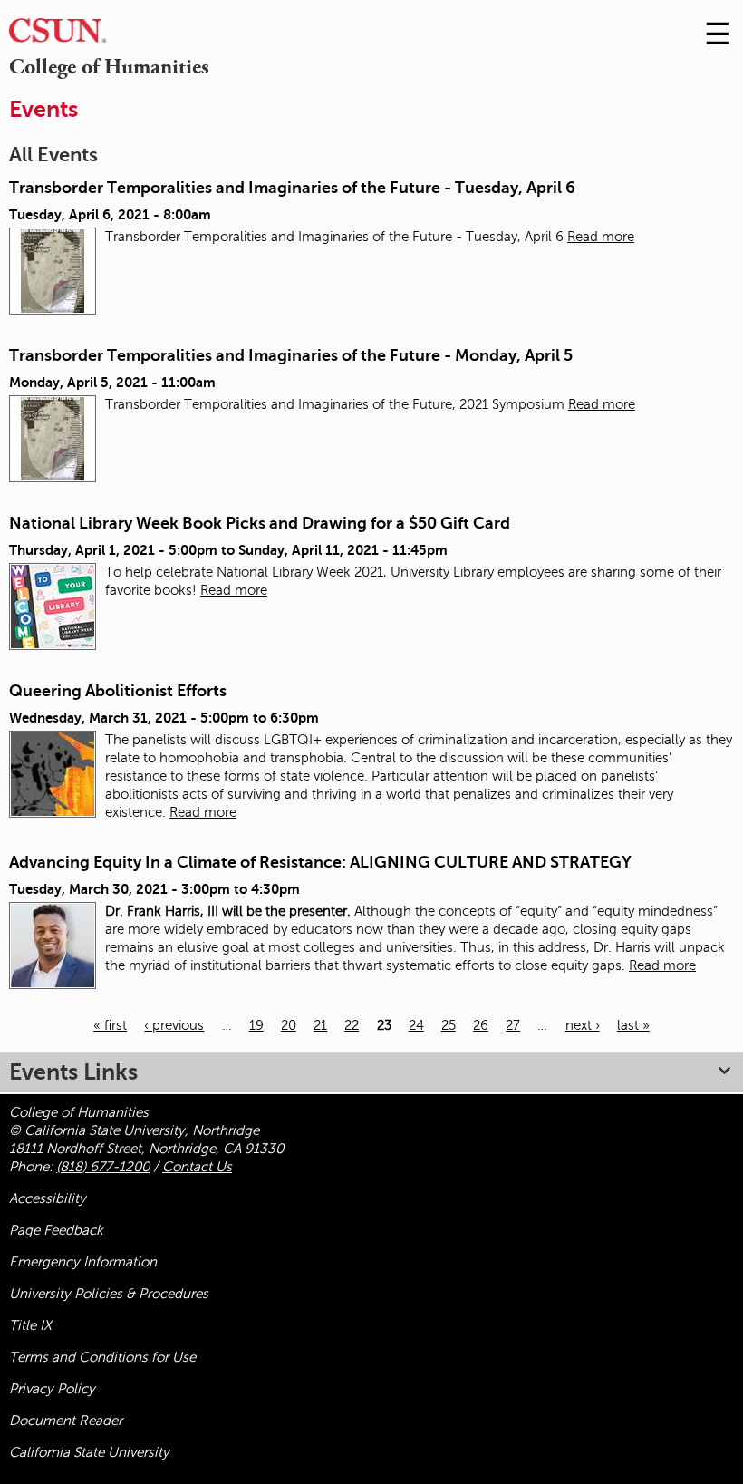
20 (288, 1025)
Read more (600, 236)
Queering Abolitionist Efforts (118, 691)
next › (582, 1025)
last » (633, 1025)
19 (256, 1025)
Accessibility (47, 1198)
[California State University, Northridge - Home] (57, 35)
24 (416, 1025)
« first (110, 1025)
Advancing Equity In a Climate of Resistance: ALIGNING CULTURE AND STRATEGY (320, 862)
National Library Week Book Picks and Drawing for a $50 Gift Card (259, 523)
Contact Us (197, 1166)
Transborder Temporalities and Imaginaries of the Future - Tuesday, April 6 (292, 188)
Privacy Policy (52, 1389)
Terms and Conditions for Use (102, 1357)
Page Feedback (56, 1230)
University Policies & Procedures (108, 1293)
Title (30, 1325)
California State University (89, 1452)
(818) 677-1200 (103, 1166)
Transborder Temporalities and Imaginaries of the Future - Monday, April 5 (291, 355)
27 (513, 1025)
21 (320, 1025)
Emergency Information (83, 1262)
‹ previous (174, 1025)
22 (351, 1025)
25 (448, 1025)
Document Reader (65, 1420)
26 (480, 1025)
